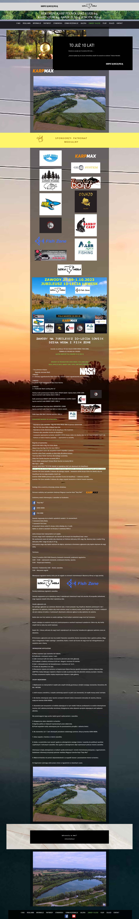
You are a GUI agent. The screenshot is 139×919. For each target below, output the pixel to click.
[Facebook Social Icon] (66, 916)
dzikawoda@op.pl (69, 839)
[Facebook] (33, 502)
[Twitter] (90, 839)
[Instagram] (95, 839)
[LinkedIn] (93, 839)
